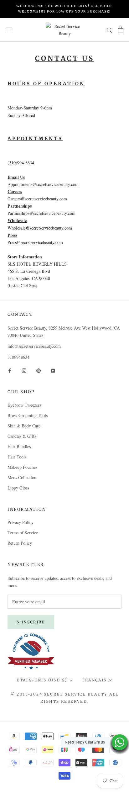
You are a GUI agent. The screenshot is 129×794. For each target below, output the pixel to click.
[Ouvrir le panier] (120, 30)
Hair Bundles (19, 446)
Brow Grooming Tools (28, 415)
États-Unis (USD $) (42, 680)
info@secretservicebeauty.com (34, 346)
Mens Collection (22, 477)
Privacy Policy (21, 522)
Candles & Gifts (22, 436)
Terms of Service (23, 533)
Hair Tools (17, 457)
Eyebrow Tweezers (24, 405)
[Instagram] (24, 369)
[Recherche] (109, 29)
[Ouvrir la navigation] (9, 29)
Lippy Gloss (18, 488)
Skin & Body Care (24, 426)
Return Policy (20, 543)
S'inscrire (31, 622)
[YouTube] (53, 369)
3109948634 (18, 357)
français (94, 680)
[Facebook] (10, 369)
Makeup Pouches (22, 467)
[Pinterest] (38, 369)
